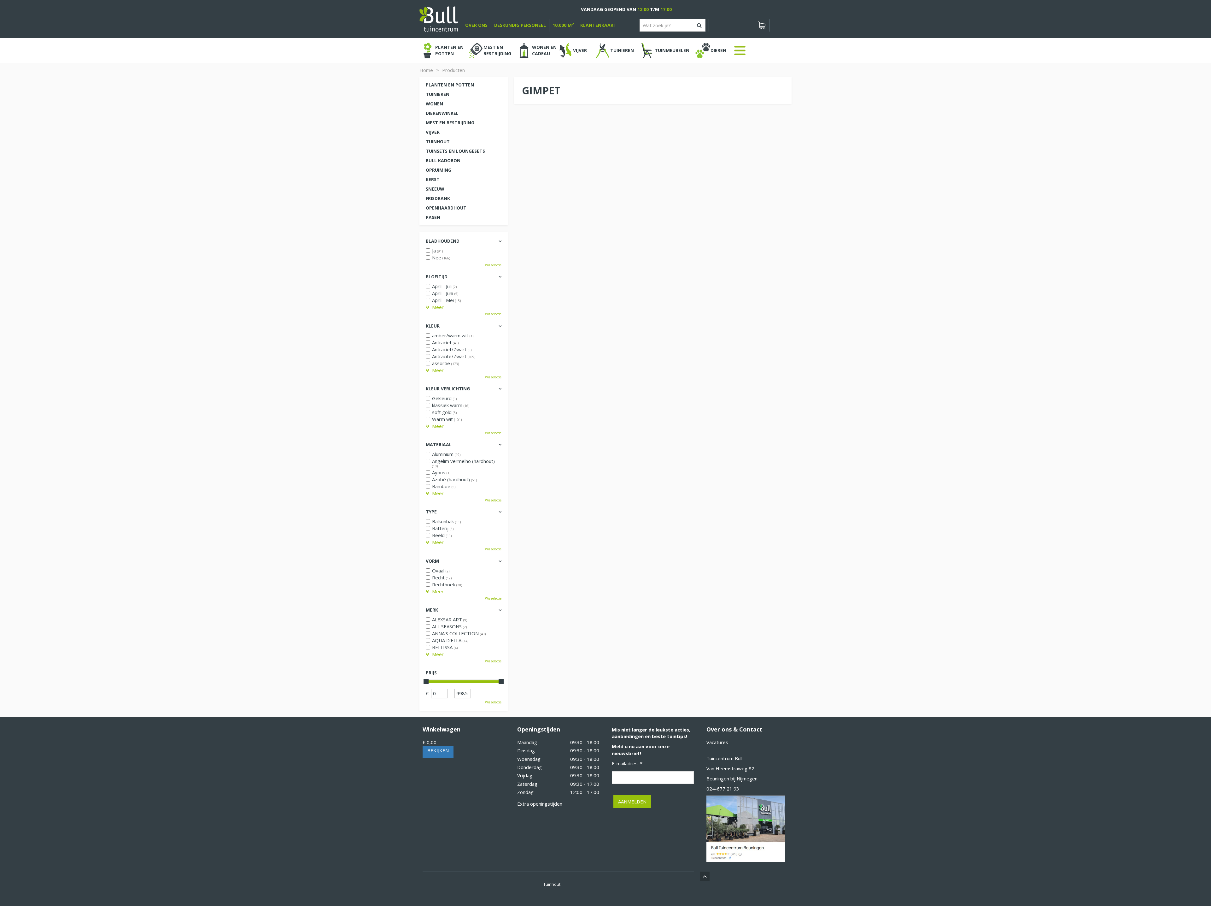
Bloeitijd (437, 277)
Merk (432, 610)
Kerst (433, 179)
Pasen (433, 217)
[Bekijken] (762, 25)
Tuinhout (438, 142)
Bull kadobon (443, 160)
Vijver (433, 132)
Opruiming (438, 170)
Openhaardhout (446, 208)
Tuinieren (437, 94)
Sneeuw (435, 189)
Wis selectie (493, 265)
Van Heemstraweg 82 (730, 768)
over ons (476, 25)
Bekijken (438, 750)
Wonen (434, 104)
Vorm (432, 561)
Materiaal (439, 444)
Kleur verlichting (448, 389)
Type (431, 512)
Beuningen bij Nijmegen (732, 778)
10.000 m (563, 25)
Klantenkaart (598, 25)
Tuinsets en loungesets (455, 151)
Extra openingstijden (539, 804)
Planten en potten (450, 85)
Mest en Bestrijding (450, 123)
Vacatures (717, 742)
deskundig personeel (520, 25)
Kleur (433, 326)
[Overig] (740, 50)
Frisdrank (438, 198)
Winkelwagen (441, 729)
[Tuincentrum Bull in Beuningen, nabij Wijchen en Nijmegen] (438, 18)
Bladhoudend (442, 241)
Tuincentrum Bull (724, 758)
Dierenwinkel (442, 113)
